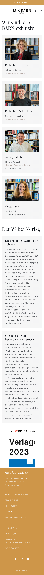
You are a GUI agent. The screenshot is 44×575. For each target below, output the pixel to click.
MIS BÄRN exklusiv (24, 570)
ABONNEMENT (11, 500)
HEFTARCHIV (11, 506)
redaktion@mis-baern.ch (16, 73)
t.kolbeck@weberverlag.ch (17, 165)
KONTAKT (9, 512)
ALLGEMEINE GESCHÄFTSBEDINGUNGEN (17, 541)
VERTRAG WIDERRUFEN (15, 517)
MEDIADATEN (11, 528)
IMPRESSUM (10, 534)
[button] (3, 11)
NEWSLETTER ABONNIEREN (17, 494)
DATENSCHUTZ (12, 548)
